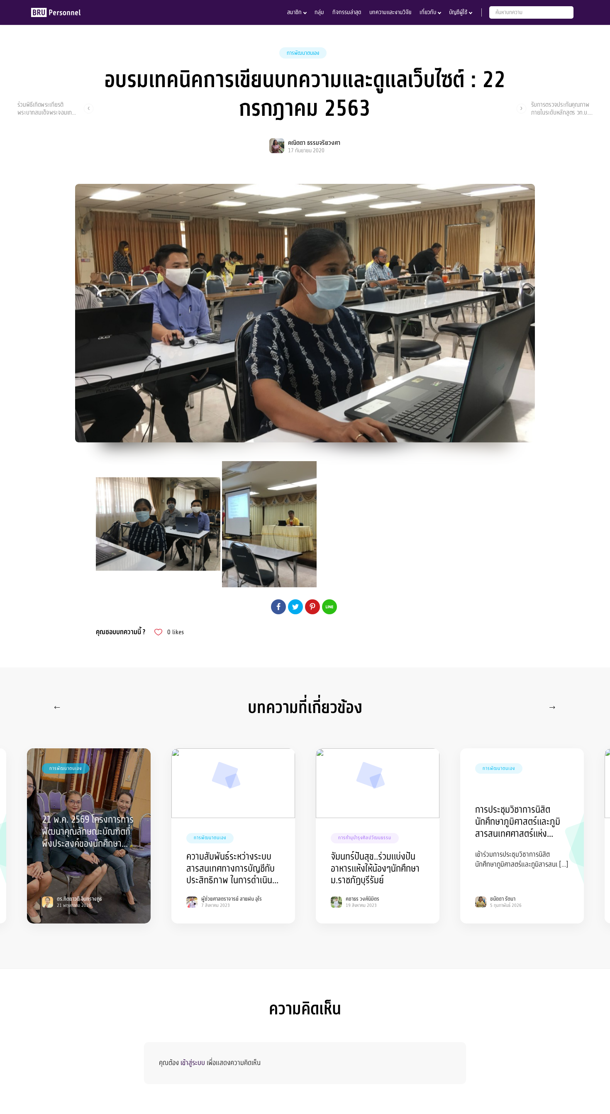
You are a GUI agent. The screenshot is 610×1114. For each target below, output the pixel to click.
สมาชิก (294, 12)
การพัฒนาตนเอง (303, 53)
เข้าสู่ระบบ (193, 1063)
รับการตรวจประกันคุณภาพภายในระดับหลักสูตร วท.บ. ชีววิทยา (560, 108)
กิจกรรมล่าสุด (346, 12)
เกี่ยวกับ (428, 12)
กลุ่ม (319, 12)
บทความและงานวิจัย (390, 12)
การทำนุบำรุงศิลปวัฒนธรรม (364, 837)
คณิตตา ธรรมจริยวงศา (314, 143)
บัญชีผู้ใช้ (458, 12)
